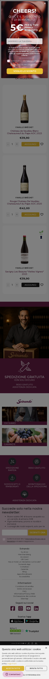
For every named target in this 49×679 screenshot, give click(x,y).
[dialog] (24, 662)
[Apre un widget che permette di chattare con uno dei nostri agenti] (13, 674)
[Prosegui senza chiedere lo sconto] (45, 3)
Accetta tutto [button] (13, 668)
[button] (24, 675)
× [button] (46, 648)
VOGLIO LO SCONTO (24, 71)
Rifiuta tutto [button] (36, 668)
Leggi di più (11, 663)
